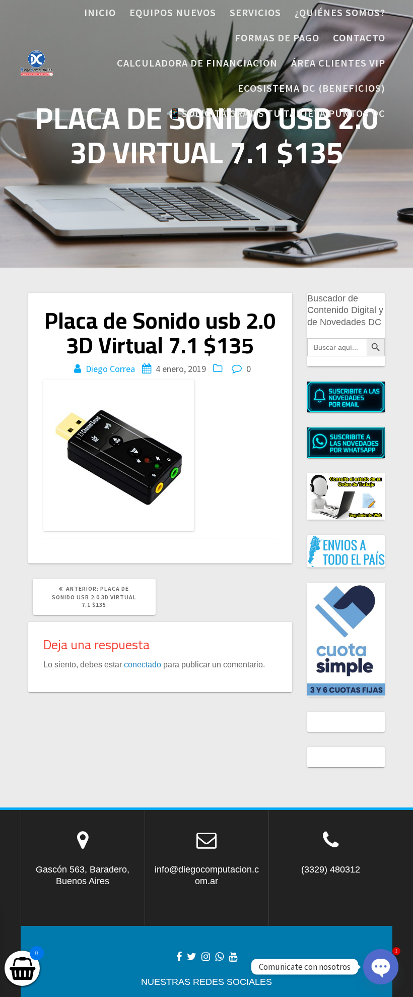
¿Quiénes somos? (340, 12)
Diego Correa (110, 369)
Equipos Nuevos (172, 12)
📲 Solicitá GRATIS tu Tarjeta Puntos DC (275, 113)
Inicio (100, 12)
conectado (142, 664)
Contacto (359, 37)
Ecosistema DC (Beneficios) (311, 88)
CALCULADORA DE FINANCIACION (197, 62)
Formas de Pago (277, 37)
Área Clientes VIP (338, 62)
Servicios (255, 12)
